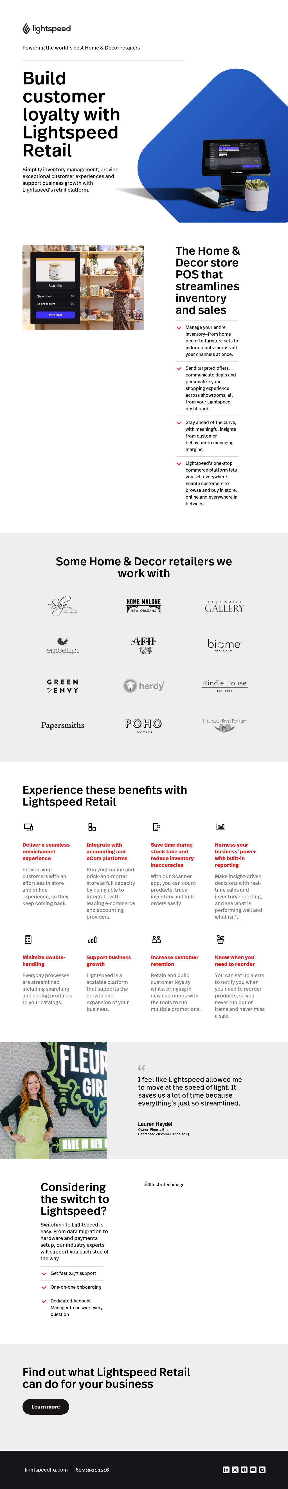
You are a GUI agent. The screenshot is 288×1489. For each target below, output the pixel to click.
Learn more (46, 1406)
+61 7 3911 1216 (91, 1469)
